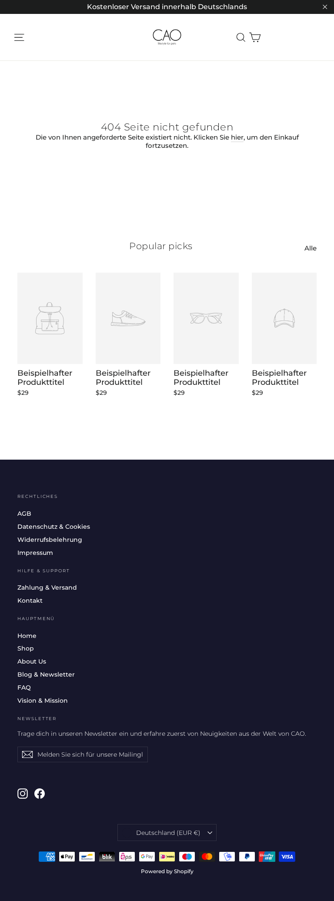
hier (237, 137)
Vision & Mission (42, 700)
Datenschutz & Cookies (53, 527)
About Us (31, 661)
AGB (24, 513)
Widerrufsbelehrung (49, 540)
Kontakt (30, 600)
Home (27, 636)
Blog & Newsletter (46, 674)
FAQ (24, 687)
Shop (25, 648)
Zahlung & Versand (47, 587)
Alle (310, 248)
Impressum (35, 553)
